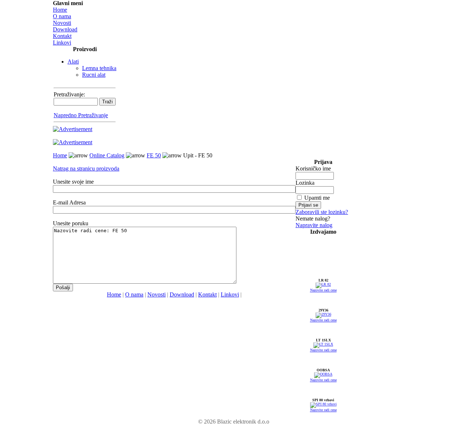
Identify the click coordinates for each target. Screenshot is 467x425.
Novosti (62, 23)
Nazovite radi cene (323, 291)
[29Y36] (323, 315)
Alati (73, 61)
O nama (62, 16)
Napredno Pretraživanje (81, 115)
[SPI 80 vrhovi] (323, 405)
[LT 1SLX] (323, 345)
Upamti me (317, 198)
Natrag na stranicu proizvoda (86, 168)
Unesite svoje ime (73, 182)
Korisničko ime (313, 168)
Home (60, 10)
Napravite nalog (314, 225)
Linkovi (62, 42)
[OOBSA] (323, 375)
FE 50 (154, 155)
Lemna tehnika (99, 68)
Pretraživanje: (69, 94)
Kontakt (62, 36)
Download (65, 29)
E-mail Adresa (69, 202)
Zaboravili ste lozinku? (322, 212)
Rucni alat (93, 75)
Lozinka (305, 183)
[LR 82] (323, 285)
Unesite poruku (70, 223)
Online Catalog (106, 155)
